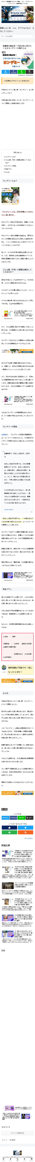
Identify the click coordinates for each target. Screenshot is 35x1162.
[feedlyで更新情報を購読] (9, 832)
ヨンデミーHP (7, 509)
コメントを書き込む (17, 1133)
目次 (15, 152)
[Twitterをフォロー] (25, 828)
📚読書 (5, 809)
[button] (33, 36)
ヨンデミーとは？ (10, 156)
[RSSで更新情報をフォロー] (25, 832)
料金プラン (8, 169)
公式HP (4, 434)
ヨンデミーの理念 (10, 166)
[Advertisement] (17, 127)
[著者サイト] (9, 828)
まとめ (7, 172)
